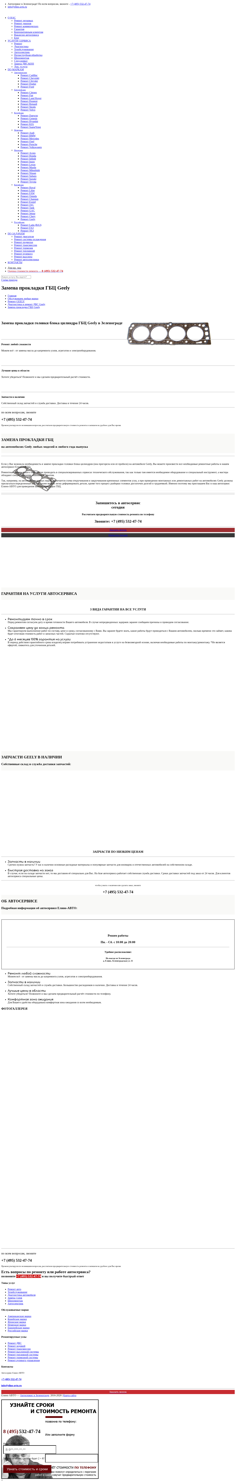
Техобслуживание (17, 1292)
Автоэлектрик (15, 1303)
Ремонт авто (14, 1289)
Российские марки (18, 1330)
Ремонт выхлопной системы (23, 1351)
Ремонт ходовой (16, 1346)
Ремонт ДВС (15, 1343)
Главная (12, 295)
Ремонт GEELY (16, 301)
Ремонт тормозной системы (23, 1357)
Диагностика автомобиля (21, 1295)
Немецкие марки (17, 1325)
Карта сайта (69, 1395)
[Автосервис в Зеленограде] (1, 12)
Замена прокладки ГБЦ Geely (24, 307)
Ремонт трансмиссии (19, 1349)
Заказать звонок (118, 530)
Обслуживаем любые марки (23, 298)
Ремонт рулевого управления (24, 1360)
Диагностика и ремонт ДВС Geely (26, 304)
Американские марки (19, 1316)
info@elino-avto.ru (17, 6)
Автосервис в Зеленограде (34, 1395)
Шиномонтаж (15, 1300)
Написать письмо (118, 535)
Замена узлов (15, 1297)
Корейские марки (17, 1319)
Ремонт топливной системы (23, 1354)
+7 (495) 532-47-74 (80, 4)
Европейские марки (19, 1327)
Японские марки (17, 1322)
